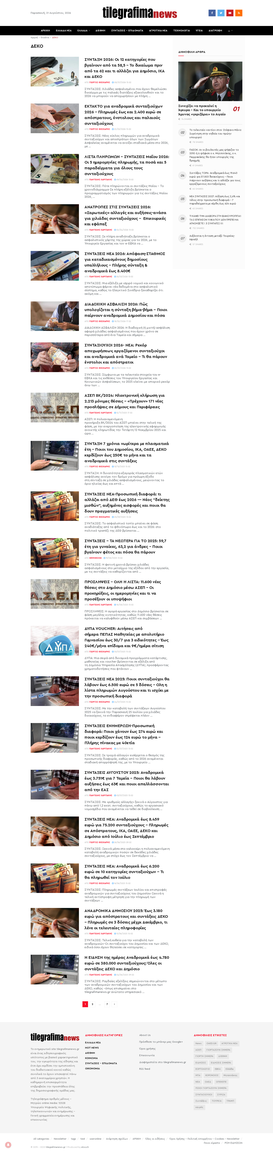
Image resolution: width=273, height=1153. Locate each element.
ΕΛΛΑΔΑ (82, 30)
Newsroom (95, 558)
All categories (41, 1139)
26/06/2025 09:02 (122, 842)
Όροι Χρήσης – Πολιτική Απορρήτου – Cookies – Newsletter (205, 1139)
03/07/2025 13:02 (124, 795)
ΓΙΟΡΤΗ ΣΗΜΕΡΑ (204, 1056)
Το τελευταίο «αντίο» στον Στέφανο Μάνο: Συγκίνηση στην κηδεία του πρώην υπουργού (215, 134)
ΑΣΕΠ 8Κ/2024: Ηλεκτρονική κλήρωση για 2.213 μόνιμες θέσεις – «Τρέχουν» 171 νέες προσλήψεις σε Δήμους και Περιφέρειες (124, 401)
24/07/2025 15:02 (122, 702)
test (83, 1139)
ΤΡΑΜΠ (230, 1101)
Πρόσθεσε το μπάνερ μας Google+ (161, 1042)
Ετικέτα (45, 37)
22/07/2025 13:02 (124, 749)
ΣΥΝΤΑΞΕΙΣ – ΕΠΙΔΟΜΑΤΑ (127, 30)
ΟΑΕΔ (208, 1082)
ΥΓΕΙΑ (199, 30)
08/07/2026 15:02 (122, 82)
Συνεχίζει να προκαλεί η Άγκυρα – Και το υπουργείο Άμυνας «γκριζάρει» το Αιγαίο (202, 110)
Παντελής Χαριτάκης (100, 180)
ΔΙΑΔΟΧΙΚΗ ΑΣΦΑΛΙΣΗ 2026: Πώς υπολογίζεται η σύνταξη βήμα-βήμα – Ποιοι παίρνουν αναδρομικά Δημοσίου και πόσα (125, 310)
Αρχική (34, 37)
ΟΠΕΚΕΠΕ (221, 1082)
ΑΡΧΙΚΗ (45, 30)
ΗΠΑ (198, 1075)
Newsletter (60, 1139)
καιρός (199, 1107)
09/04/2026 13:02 (125, 180)
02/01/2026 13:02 (122, 368)
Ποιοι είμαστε (212, 1143)
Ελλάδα (230, 1069)
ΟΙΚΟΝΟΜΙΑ (92, 1068)
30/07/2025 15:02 (122, 652)
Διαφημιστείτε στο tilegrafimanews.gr (162, 1062)
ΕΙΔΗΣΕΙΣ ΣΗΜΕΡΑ (221, 1063)
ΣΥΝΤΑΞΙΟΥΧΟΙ (204, 1095)
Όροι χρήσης (147, 1048)
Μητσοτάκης (231, 1075)
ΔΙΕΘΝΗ (100, 30)
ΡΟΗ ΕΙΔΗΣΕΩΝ (233, 1143)
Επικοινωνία (147, 1055)
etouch (85, 1147)
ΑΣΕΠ (199, 1050)
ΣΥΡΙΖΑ (221, 1095)
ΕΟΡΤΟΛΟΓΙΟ (203, 1069)
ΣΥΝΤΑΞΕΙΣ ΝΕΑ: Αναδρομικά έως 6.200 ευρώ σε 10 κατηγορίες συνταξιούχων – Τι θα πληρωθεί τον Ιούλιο (124, 872)
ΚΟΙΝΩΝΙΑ (91, 1058)
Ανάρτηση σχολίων (117, 1139)
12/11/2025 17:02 (124, 413)
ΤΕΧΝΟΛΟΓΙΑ (181, 30)
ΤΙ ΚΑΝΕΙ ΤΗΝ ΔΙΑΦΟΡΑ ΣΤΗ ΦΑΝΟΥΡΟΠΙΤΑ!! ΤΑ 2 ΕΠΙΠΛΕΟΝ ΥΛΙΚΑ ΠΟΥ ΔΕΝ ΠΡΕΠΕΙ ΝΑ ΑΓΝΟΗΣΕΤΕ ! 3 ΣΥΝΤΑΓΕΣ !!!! (215, 220)
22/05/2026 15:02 (122, 129)
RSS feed (144, 1069)
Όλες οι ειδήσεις (155, 1139)
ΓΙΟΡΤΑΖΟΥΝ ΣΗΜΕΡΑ (218, 1050)
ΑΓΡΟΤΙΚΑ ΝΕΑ (158, 30)
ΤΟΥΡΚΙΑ (217, 1101)
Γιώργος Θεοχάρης (99, 82)
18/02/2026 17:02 (122, 321)
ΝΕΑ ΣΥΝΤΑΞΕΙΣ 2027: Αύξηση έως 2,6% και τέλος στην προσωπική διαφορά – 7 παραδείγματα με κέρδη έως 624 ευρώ (214, 200)
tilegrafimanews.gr (55, 1147)
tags (73, 1139)
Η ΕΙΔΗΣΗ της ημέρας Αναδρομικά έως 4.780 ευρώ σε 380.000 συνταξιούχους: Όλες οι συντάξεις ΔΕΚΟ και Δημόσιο (126, 963)
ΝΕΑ (198, 1082)
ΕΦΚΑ (218, 1069)
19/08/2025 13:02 (114, 558)
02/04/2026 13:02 (125, 230)
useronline (95, 1139)
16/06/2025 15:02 (122, 883)
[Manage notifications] (8, 1145)
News (199, 1043)
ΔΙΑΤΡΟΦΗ (215, 30)
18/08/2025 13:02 (125, 605)
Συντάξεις (201, 1101)
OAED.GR (212, 1043)
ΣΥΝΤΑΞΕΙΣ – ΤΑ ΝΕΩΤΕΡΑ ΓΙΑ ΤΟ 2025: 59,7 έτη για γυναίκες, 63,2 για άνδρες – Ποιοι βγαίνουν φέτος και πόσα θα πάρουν (125, 546)
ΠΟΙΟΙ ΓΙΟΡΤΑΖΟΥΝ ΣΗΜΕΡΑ (211, 1088)
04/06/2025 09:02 (125, 975)
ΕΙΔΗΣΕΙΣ (201, 1063)
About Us (145, 1035)
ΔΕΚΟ (55, 37)
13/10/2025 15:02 (122, 467)
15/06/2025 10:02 (124, 934)
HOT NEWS (92, 1048)
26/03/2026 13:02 (124, 277)
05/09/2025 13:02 (122, 517)
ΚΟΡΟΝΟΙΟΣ (212, 1075)
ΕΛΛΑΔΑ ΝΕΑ (64, 30)
